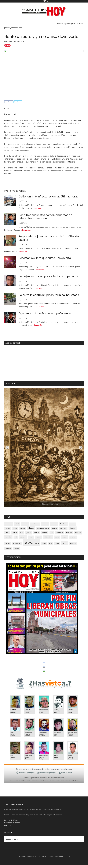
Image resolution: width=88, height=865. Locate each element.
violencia (73, 543)
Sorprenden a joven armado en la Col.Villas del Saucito (49, 238)
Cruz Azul (63, 528)
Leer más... (38, 208)
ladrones (38, 537)
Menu (45, 1)
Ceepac (72, 524)
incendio (78, 532)
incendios (8, 537)
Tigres (57, 543)
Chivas (8, 528)
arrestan (45, 524)
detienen (72, 528)
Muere (57, 537)
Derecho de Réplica (11, 820)
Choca (15, 528)
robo (44, 543)
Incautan (69, 532)
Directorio (7, 825)
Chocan (22, 528)
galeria (28, 532)
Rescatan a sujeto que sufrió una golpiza (45, 258)
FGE (21, 532)
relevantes (31, 543)
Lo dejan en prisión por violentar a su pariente (48, 276)
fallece (15, 532)
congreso (54, 528)
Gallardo (44, 532)
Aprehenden (35, 524)
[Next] (80, 447)
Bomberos (63, 524)
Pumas (8, 543)
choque (31, 528)
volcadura (8, 548)
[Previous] (7, 447)
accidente (9, 524)
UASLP (64, 543)
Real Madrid (17, 543)
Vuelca (16, 548)
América (25, 524)
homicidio (59, 532)
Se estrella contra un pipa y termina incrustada (49, 295)
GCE (52, 532)
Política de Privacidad (12, 823)
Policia (7, 45)
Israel (31, 537)
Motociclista (48, 537)
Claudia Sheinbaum (43, 528)
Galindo (36, 532)
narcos (64, 537)
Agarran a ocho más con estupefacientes (45, 313)
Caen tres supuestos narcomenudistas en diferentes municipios (45, 216)
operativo (73, 537)
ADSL (17, 524)
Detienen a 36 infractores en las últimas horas (48, 196)
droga (7, 532)
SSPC (50, 543)
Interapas (23, 537)
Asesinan (54, 524)
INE (16, 537)
